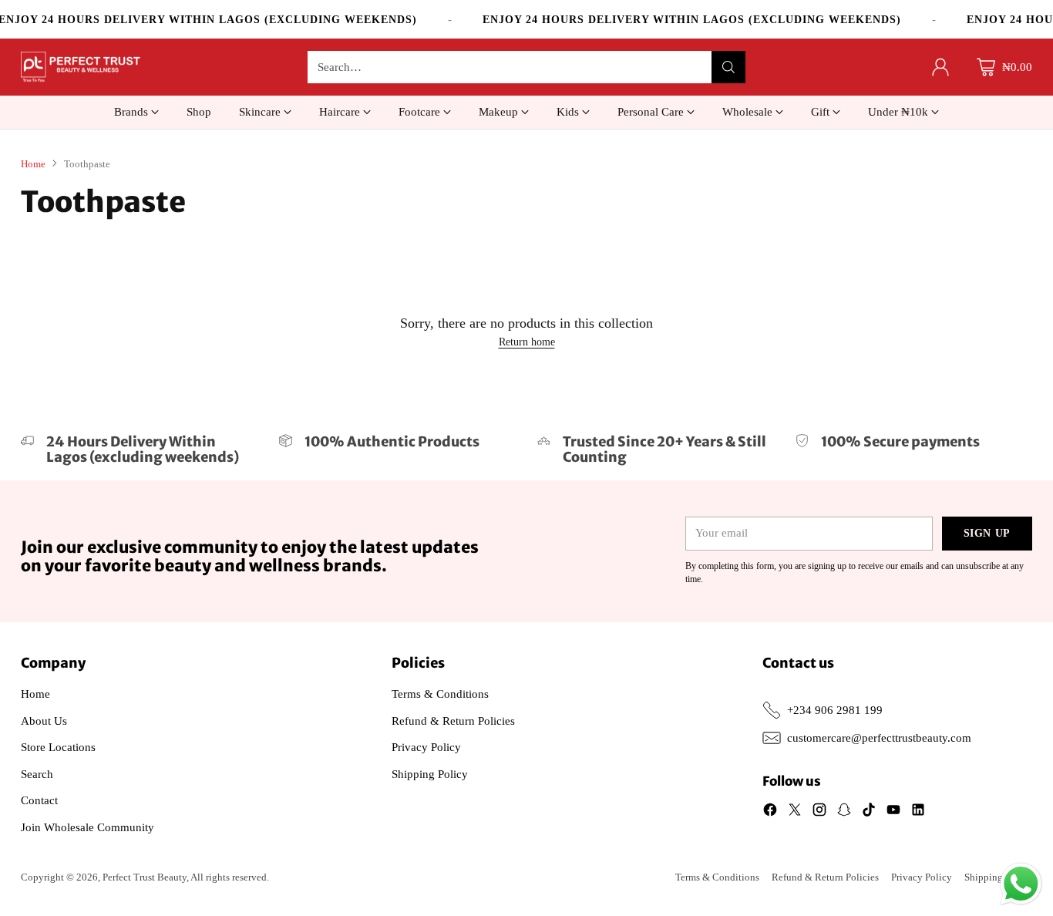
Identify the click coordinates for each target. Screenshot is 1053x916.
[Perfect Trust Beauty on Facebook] (770, 812)
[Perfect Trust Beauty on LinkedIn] (918, 812)
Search (37, 774)
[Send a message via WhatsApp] (1021, 884)
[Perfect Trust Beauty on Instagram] (819, 812)
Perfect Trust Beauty (145, 877)
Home (33, 164)
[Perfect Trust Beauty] (80, 67)
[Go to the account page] (940, 67)
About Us (44, 721)
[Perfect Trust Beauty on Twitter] (795, 812)
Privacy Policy (426, 747)
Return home (527, 342)
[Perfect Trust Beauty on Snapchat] (844, 812)
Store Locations (58, 747)
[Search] (728, 67)
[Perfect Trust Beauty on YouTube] (893, 812)
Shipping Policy (430, 774)
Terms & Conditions (440, 694)
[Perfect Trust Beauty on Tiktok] (869, 812)
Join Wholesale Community (87, 827)
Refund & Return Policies (453, 721)
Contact (39, 800)
